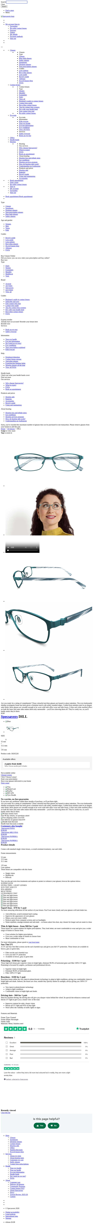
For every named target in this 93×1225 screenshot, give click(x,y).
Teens (7, 228)
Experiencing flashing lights (15, 363)
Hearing (13, 142)
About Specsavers (16, 1190)
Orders (12, 32)
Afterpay (22, 79)
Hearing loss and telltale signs (29, 158)
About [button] (7, 1180)
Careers (12, 1197)
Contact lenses (15, 85)
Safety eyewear (24, 134)
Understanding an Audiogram (29, 166)
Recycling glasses (25, 73)
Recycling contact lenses (28, 105)
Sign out (13, 38)
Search (3, 2)
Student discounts (16, 1150)
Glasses (12, 50)
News (12, 1192)
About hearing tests (17, 1158)
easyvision (9, 290)
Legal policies (10, 1214)
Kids (7, 230)
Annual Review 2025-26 (19, 1195)
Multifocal (9, 274)
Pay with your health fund (28, 109)
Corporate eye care (16, 1160)
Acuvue (8, 284)
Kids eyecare (23, 121)
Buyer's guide (24, 77)
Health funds (14, 140)
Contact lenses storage (13, 359)
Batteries (22, 172)
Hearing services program (28, 162)
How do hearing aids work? (29, 164)
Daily (21, 97)
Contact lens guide (25, 103)
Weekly (21, 91)
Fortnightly (23, 95)
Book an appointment (26, 154)
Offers (12, 138)
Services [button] (8, 1154)
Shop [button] (7, 1136)
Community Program (17, 1186)
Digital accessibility (12, 1212)
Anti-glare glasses (11, 361)
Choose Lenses (6, 775)
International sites (11, 1216)
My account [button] (9, 24)
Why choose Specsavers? (28, 148)
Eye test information (26, 125)
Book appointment (16, 180)
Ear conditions (24, 160)
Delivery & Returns (17, 1184)
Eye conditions (24, 127)
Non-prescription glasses (28, 66)
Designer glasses (25, 64)
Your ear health (15, 1170)
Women (8, 224)
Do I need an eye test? (13, 343)
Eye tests (13, 115)
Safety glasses (24, 60)
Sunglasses (23, 62)
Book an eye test (25, 136)
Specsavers (9, 288)
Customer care (15, 1182)
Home (3, 429)
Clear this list (5, 1113)
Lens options (23, 71)
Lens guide (23, 75)
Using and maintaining (27, 176)
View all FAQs (24, 130)
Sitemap (8, 1218)
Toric (7, 276)
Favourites (13, 26)
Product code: (6, 754)
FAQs (21, 83)
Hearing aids (23, 170)
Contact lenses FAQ (17, 1188)
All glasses (11, 429)
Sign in (17, 24)
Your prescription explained (15, 347)
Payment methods (16, 36)
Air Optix (8, 286)
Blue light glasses (25, 58)
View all (22, 99)
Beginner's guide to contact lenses (31, 101)
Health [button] (7, 1166)
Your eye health (24, 123)
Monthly (22, 93)
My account (14, 189)
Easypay (13, 30)
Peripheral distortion (12, 357)
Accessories (23, 178)
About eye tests (15, 1156)
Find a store (9, 10)
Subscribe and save (12, 302)
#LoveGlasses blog (26, 81)
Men (7, 226)
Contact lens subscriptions (19, 1164)
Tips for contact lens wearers (29, 107)
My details (13, 34)
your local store (33, 942)
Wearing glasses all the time (15, 365)
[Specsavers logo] (7, 16)
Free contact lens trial (26, 111)
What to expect (24, 150)
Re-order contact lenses (18, 28)
